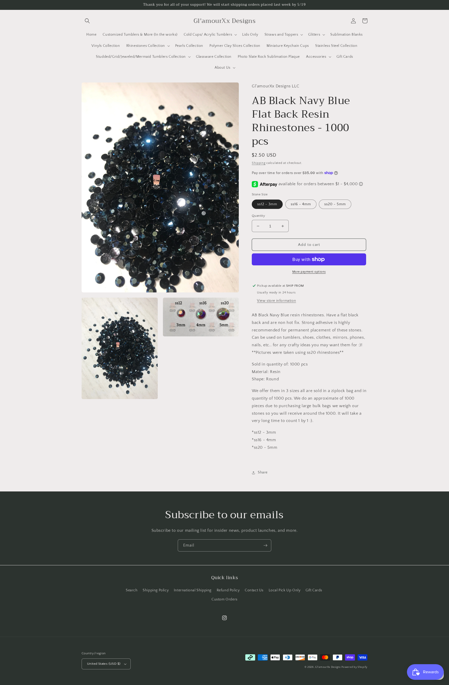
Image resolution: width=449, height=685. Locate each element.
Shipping (259, 163)
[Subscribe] (265, 545)
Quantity (258, 215)
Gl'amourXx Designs (328, 667)
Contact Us (254, 590)
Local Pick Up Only (285, 590)
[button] (87, 21)
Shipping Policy (156, 590)
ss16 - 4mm (301, 204)
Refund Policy (228, 590)
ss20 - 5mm (335, 204)
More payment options (309, 271)
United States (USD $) (103, 663)
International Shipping (193, 590)
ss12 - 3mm (267, 204)
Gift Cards (314, 590)
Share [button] (263, 472)
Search (132, 590)
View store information (276, 301)
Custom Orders (224, 599)
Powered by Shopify (354, 667)
